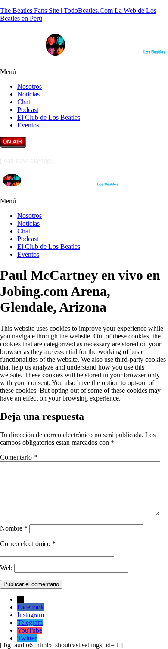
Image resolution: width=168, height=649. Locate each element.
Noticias (28, 94)
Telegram (30, 622)
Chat (23, 102)
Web (6, 567)
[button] (84, 72)
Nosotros (29, 86)
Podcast (27, 109)
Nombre (14, 528)
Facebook (30, 607)
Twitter (27, 638)
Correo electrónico (28, 543)
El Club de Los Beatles (48, 117)
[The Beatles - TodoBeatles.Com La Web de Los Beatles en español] (105, 57)
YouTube (29, 630)
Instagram (30, 614)
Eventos (28, 125)
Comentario (18, 457)
